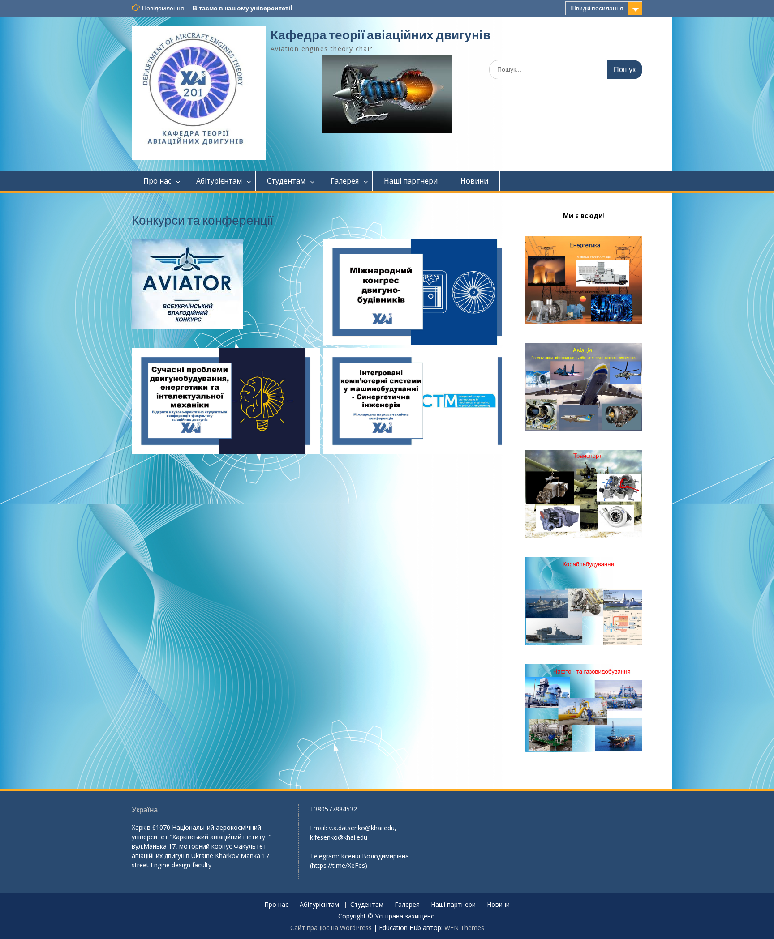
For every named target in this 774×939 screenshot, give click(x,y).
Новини (474, 181)
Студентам (286, 181)
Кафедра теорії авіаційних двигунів (380, 35)
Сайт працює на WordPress (331, 927)
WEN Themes (464, 927)
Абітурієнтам (219, 181)
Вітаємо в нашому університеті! (242, 8)
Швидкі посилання (597, 8)
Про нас (157, 181)
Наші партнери (411, 181)
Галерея (345, 181)
